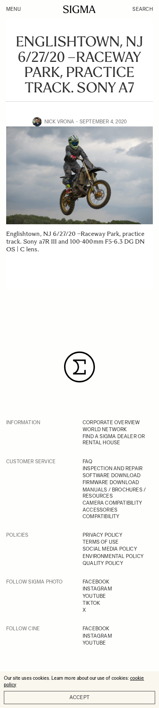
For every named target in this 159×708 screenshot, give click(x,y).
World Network (105, 429)
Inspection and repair (112, 468)
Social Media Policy (110, 549)
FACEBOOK (96, 582)
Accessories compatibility (101, 513)
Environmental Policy (113, 556)
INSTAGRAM (97, 589)
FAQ (88, 461)
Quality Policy (103, 563)
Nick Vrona (59, 122)
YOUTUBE (94, 596)
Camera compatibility (112, 503)
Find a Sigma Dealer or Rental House (114, 439)
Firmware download (111, 482)
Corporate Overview (111, 422)
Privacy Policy (102, 535)
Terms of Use (100, 542)
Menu (13, 9)
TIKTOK (91, 603)
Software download (111, 475)
